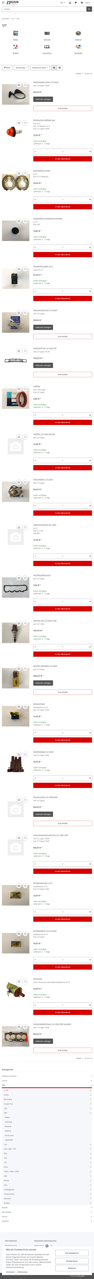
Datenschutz (22, 1272)
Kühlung (47, 39)
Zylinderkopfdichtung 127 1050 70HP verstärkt (52, 1024)
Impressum (10, 1272)
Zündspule (37, 979)
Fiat (3, 1085)
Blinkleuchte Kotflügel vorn (44, 120)
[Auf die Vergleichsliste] (19, 85)
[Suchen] (89, 9)
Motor (15, 39)
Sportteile (78, 53)
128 (5, 1108)
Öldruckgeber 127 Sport (43, 479)
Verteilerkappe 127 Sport (43, 752)
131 (5, 1162)
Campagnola (9, 1189)
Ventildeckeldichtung (42, 575)
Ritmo (6, 1095)
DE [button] (61, 2)
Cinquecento (9, 1194)
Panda (6, 1180)
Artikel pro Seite (39, 68)
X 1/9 (6, 1090)
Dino (6, 1167)
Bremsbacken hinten (41, 170)
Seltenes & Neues (9, 1076)
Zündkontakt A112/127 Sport (45, 931)
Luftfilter (36, 386)
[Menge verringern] (35, 151)
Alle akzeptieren (72, 1253)
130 (5, 1158)
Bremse (78, 39)
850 (5, 1153)
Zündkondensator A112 (42, 883)
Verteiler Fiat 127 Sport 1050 (44, 620)
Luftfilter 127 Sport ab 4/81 (44, 434)
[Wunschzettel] (76, 2)
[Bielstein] (13, 2)
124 (5, 1144)
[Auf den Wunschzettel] (25, 85)
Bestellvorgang (11, 1245)
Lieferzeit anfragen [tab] (43, 99)
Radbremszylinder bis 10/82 (44, 525)
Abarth (5, 1207)
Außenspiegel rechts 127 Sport (46, 82)
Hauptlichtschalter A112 (43, 266)
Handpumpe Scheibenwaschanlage (47, 218)
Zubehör (5, 1221)
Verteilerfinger (39, 704)
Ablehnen (72, 1268)
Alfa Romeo (6, 1212)
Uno (5, 1185)
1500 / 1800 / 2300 (11, 1171)
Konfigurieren (72, 1261)
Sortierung (20, 68)
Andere (7, 1203)
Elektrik (16, 53)
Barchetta (8, 1099)
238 (5, 1176)
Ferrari (4, 1216)
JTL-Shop (81, 1276)
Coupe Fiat (8, 1104)
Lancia (4, 1080)
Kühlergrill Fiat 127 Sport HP (44, 348)
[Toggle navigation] (3, 1)
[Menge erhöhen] (90, 151)
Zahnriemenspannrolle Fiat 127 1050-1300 (50, 835)
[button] (70, 2)
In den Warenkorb (62, 159)
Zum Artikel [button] (63, 108)
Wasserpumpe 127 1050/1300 (45, 797)
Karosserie (47, 53)
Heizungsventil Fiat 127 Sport (45, 310)
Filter (8, 68)
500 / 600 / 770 (10, 1149)
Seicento (7, 1198)
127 (5, 1113)
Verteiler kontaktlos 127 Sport (45, 666)
